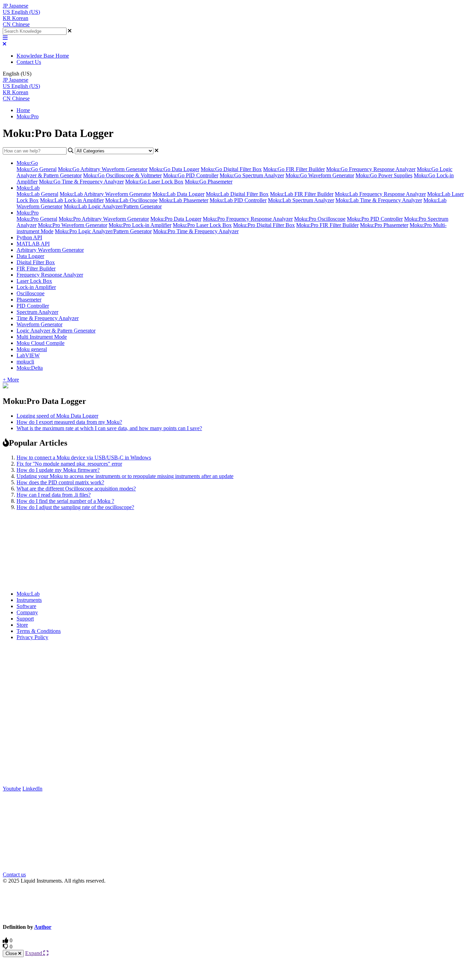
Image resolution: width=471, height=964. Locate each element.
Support (25, 619)
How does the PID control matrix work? (60, 482)
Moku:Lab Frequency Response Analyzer (380, 194)
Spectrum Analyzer (37, 312)
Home (23, 110)
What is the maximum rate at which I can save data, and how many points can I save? (109, 428)
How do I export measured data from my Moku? (69, 422)
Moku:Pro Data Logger (175, 219)
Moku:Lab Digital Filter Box (237, 194)
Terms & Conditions (39, 631)
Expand (34, 953)
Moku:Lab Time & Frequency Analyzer (378, 200)
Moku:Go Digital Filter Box (231, 169)
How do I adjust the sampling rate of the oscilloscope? (75, 507)
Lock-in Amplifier (36, 287)
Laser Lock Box (34, 281)
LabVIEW (28, 355)
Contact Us (29, 62)
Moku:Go (27, 163)
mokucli (25, 362)
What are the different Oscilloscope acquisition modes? (76, 488)
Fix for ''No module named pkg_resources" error (69, 464)
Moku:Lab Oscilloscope (131, 200)
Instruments (29, 600)
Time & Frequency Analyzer (48, 318)
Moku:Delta (30, 368)
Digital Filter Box (36, 262)
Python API (29, 237)
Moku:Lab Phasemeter (183, 200)
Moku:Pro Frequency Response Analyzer (248, 219)
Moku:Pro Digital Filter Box (264, 225)
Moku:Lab (28, 188)
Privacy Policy (32, 637)
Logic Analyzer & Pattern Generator (56, 331)
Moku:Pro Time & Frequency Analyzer (196, 231)
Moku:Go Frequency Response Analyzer (370, 169)
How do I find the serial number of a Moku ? (65, 501)
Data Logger (30, 256)
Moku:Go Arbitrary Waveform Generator (103, 169)
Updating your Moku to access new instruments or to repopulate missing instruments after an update (125, 476)
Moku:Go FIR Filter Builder (294, 169)
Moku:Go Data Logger (174, 169)
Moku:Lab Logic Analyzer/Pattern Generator (113, 206)
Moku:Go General (37, 169)
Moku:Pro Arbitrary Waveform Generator (104, 219)
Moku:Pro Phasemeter (384, 225)
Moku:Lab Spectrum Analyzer (301, 200)
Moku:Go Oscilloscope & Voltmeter (122, 175)
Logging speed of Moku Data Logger (57, 416)
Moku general (32, 349)
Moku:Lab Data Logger (178, 194)
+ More (11, 379)
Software (26, 606)
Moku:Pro (28, 116)
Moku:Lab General (37, 194)
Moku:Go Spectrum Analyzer (252, 175)
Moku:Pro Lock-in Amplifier (140, 225)
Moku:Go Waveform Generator (319, 175)
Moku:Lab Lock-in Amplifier (72, 200)
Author (42, 927)
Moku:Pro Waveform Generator (72, 225)
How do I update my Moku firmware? (58, 470)
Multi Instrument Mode (42, 337)
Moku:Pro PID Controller (375, 219)
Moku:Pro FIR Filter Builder (327, 225)
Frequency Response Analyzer (50, 275)
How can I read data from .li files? (54, 495)
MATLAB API (33, 244)
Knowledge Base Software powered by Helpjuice (235, 903)
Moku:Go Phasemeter (208, 182)
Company (27, 612)
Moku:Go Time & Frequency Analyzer (81, 182)
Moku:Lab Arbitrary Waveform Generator (105, 194)
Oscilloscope (30, 293)
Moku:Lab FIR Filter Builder (301, 194)
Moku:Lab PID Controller (238, 200)
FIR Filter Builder (36, 268)
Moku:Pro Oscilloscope (319, 219)
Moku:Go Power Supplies (383, 175)
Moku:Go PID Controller (190, 175)
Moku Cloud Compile (40, 343)
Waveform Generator (39, 324)
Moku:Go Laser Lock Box (154, 182)
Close (12, 953)
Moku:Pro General (37, 219)
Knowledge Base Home (43, 56)
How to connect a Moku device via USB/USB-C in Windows (84, 457)
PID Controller (33, 306)
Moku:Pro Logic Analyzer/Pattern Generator (103, 231)
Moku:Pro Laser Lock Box (202, 225)
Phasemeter (29, 299)
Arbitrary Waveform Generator (50, 250)
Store (22, 625)
